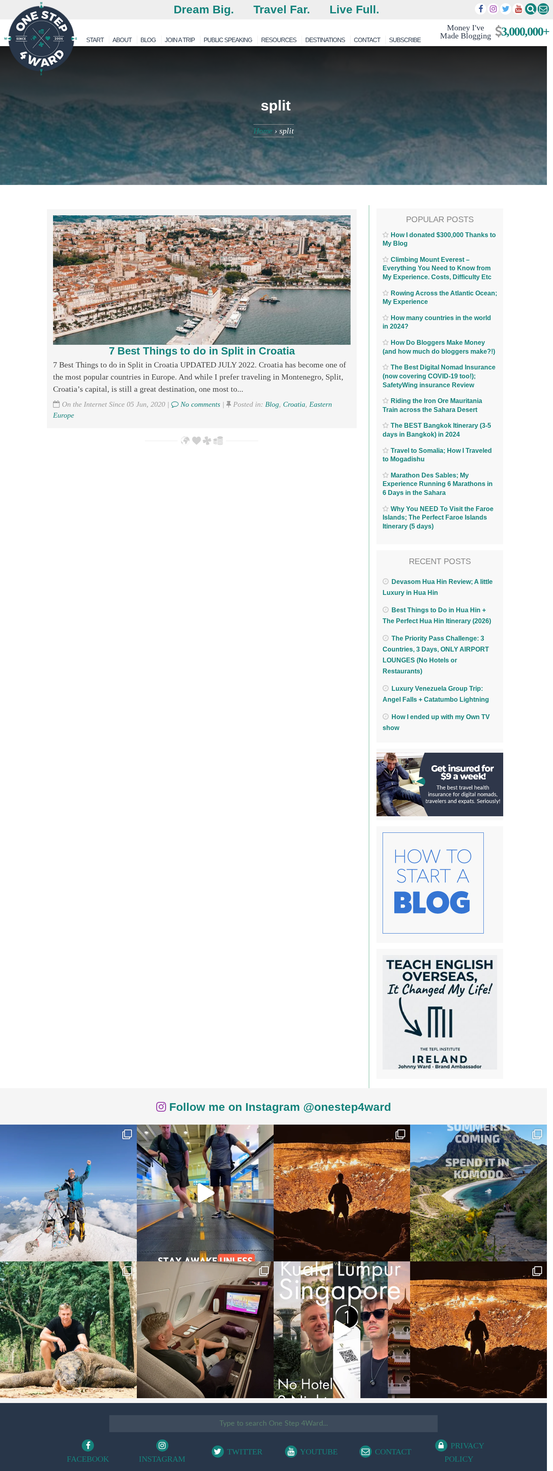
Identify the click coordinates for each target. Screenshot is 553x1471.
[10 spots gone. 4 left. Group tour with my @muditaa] (478, 1193)
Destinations (325, 39)
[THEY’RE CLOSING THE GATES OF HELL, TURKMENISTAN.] (478, 1329)
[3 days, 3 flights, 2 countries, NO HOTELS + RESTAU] (205, 1329)
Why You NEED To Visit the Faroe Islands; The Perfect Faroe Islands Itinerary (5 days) (438, 517)
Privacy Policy (464, 1452)
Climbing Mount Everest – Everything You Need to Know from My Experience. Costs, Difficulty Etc (437, 268)
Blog (148, 39)
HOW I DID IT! (491, 31)
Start (95, 39)
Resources (278, 39)
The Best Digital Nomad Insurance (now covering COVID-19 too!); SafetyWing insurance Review (439, 376)
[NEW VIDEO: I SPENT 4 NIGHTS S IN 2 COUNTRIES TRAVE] (205, 1193)
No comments (199, 404)
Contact (367, 39)
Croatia (294, 404)
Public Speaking (228, 39)
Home (262, 130)
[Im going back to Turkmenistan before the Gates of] (342, 1193)
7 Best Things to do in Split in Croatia (202, 351)
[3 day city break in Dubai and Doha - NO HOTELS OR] (342, 1329)
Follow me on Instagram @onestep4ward (278, 1107)
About (122, 39)
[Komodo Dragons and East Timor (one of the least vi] (68, 1329)
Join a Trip (180, 39)
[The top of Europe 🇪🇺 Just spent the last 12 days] (68, 1193)
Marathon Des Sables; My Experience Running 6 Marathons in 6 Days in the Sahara (438, 484)
